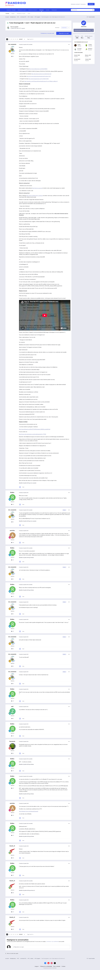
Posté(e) (23, 44)
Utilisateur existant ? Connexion (78, 4)
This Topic (87, 9)
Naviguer (42, 10)
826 (13, 857)
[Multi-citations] (20, 487)
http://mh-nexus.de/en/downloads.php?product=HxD (39, 76)
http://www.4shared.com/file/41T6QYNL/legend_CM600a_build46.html (34, 429)
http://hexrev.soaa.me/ (37, 188)
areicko (12, 530)
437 (13, 504)
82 (13, 718)
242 (13, 542)
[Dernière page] (24, 39)
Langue (36, 966)
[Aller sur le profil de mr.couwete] (8, 27)
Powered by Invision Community (50, 967)
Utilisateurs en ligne (21, 13)
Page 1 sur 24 (30, 39)
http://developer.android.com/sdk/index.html (41, 73)
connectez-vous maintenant (52, 941)
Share (57, 27)
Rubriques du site (22, 10)
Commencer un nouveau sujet (47, 33)
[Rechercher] (93, 10)
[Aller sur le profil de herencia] (12, 746)
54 (13, 56)
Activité (47, 10)
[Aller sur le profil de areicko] (12, 535)
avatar (79, 44)
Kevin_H (12, 846)
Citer (23, 487)
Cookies (63, 966)
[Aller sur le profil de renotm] (86, 45)
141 (13, 753)
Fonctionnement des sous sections (82, 30)
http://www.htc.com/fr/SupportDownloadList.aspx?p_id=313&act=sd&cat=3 (41, 81)
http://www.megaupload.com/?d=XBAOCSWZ (38, 78)
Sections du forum (33, 10)
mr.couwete (15, 26)
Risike (12, 492)
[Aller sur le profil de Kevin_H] (12, 851)
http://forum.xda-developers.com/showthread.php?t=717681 (32, 434)
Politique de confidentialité (46, 966)
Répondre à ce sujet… (19, 947)
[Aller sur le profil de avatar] (75, 45)
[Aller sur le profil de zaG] (12, 711)
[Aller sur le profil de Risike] (12, 497)
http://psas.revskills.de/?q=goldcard (35, 195)
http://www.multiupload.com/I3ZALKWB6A (38, 68)
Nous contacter (56, 966)
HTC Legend (22, 28)
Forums (7, 13)
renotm (90, 44)
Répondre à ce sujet (64, 33)
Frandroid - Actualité (11, 10)
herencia (12, 741)
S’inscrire (91, 4)
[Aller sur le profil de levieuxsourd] (86, 49)
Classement (54, 10)
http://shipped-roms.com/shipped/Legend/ (28, 811)
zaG (12, 706)
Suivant (21, 39)
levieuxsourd (91, 48)
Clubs (29, 13)
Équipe (13, 13)
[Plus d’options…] (69, 44)
